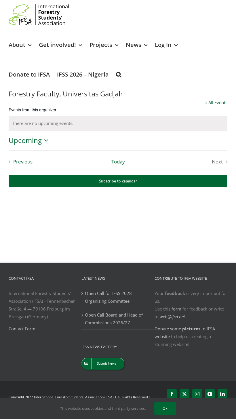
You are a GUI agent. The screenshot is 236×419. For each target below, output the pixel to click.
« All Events (216, 102)
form (176, 309)
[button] (118, 74)
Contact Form (22, 329)
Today (118, 161)
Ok (165, 408)
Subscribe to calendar (118, 181)
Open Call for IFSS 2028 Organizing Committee (108, 297)
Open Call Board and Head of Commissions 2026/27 (114, 318)
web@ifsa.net (172, 316)
